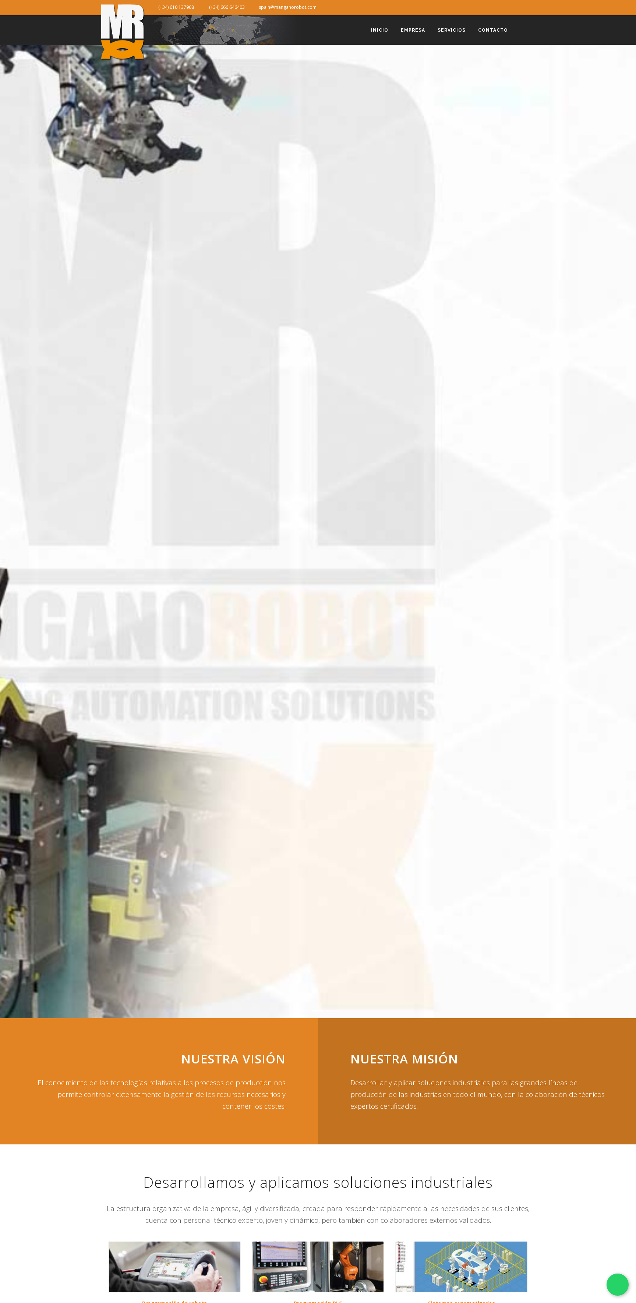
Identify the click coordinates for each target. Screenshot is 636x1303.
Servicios (452, 30)
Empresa (413, 30)
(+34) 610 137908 (174, 7)
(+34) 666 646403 (225, 7)
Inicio (379, 30)
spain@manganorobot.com (286, 7)
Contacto (493, 30)
